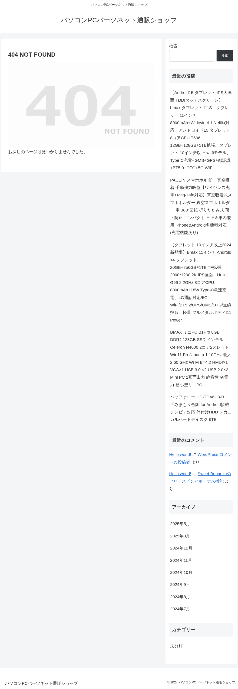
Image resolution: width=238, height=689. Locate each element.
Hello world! (180, 454)
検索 (173, 46)
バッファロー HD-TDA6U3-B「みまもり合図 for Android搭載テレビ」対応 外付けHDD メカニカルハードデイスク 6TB (201, 408)
